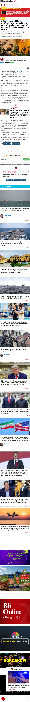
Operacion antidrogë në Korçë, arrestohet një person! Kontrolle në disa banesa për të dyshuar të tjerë (18, 685)
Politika (8, 179)
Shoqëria (15, 179)
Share (3, 62)
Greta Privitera (8, 215)
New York (5, 143)
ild (12, 143)
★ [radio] (8, 151)
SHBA (14, 73)
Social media (22, 179)
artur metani (17, 143)
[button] (2, 699)
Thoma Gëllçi (7, 354)
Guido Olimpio (7, 443)
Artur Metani (19, 71)
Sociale (2, 18)
